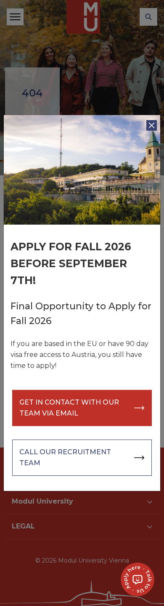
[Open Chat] (137, 579)
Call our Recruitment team (65, 457)
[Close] (151, 125)
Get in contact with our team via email (69, 407)
